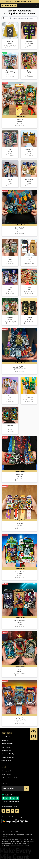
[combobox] (5, 18)
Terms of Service (7, 771)
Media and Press (7, 750)
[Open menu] (36, 5)
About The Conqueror (9, 737)
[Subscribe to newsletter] (26, 788)
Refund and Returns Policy (10, 778)
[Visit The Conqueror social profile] (3, 811)
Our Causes (5, 740)
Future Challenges (7, 743)
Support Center (6, 761)
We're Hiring (6, 747)
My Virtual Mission (8, 757)
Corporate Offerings (8, 754)
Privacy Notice (6, 774)
